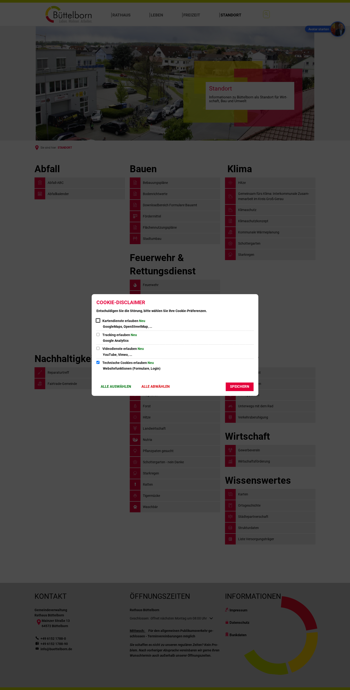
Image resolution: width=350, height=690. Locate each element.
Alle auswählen (116, 386)
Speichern (239, 386)
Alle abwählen (155, 386)
